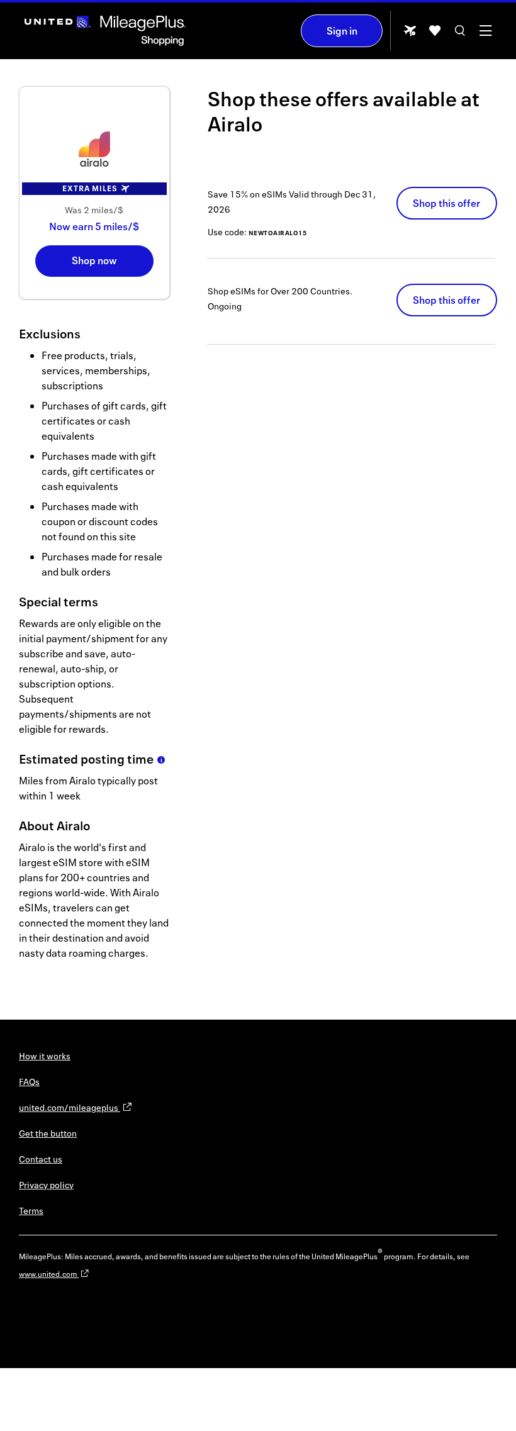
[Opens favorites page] (434, 35)
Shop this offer (446, 203)
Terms (31, 1211)
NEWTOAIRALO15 (278, 232)
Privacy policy (46, 1185)
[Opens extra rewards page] (409, 34)
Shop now (94, 260)
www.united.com (49, 1274)
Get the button (48, 1133)
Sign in (342, 31)
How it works (44, 1056)
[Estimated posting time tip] (161, 760)
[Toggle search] (460, 35)
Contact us (40, 1159)
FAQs (29, 1082)
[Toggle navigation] (485, 35)
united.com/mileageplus (69, 1107)
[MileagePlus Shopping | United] (105, 30)
